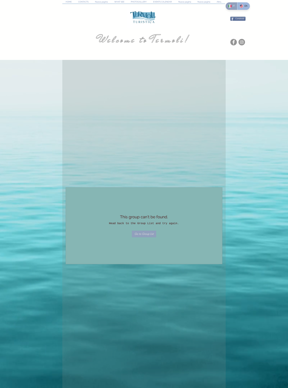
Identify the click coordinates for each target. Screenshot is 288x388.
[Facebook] (233, 42)
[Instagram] (241, 42)
